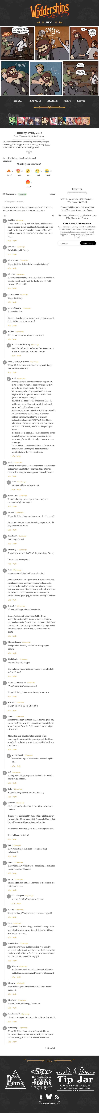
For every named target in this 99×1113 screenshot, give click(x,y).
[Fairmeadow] (70, 121)
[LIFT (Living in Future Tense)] (29, 121)
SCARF (64, 199)
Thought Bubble (67, 207)
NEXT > (67, 100)
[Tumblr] (41, 1097)
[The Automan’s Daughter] (78, 121)
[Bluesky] (49, 1097)
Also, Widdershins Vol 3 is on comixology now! (26, 146)
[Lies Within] (21, 121)
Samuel (32, 157)
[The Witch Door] (37, 121)
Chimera (48, 115)
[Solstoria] (86, 121)
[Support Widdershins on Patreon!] (15, 1079)
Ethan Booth (23, 157)
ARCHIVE (52, 100)
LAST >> (81, 100)
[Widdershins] (49, 11)
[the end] (13, 121)
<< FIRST (18, 100)
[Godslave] (53, 121)
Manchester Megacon (67, 215)
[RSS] (57, 1097)
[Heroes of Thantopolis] (62, 121)
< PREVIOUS (35, 100)
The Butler (12, 157)
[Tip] (75, 1079)
